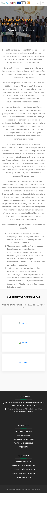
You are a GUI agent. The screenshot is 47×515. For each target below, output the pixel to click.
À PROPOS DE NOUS (23, 461)
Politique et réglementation (23, 469)
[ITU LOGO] (24, 362)
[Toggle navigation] (43, 3)
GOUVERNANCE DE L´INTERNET (23, 473)
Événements (23, 447)
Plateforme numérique (23, 443)
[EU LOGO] (23, 343)
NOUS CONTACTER (23, 477)
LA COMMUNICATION (24, 431)
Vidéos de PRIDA (23, 435)
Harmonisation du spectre (23, 465)
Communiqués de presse (23, 439)
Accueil (4, 30)
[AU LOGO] (23, 323)
